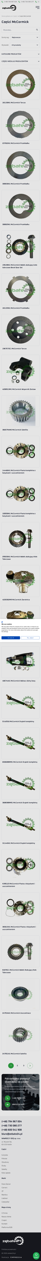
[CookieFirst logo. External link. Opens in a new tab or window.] (2, 622)
